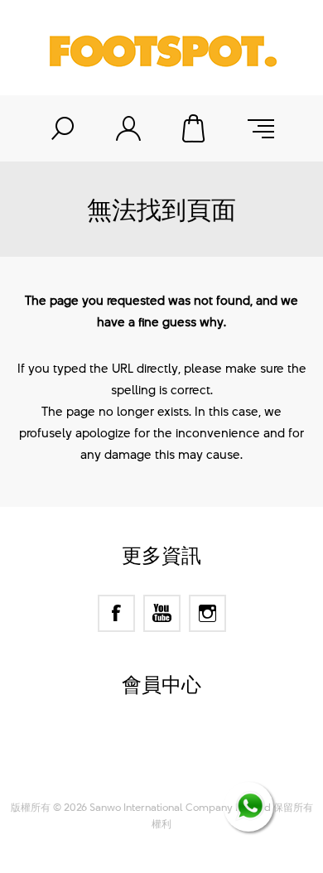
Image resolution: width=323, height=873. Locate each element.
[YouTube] (162, 613)
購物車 (194, 128)
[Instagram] (207, 613)
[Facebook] (116, 613)
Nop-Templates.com (193, 769)
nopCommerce (191, 748)
